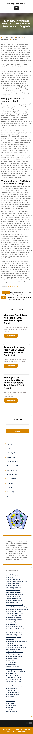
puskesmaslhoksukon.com (14, 652)
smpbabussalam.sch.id (13, 658)
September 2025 (12, 474)
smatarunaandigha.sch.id (14, 682)
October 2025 (12, 470)
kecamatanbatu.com (12, 624)
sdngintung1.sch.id (12, 673)
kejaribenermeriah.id (12, 692)
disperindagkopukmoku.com (15, 594)
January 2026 (11, 457)
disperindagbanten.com (14, 598)
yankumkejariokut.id (12, 694)
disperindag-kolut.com (13, 579)
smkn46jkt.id (10, 577)
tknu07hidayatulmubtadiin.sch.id (16, 671)
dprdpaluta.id (10, 701)
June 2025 (10, 487)
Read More (11, 335)
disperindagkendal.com (13, 588)
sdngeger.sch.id (11, 664)
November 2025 (12, 466)
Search (17, 419)
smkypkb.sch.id (11, 662)
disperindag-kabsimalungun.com (17, 581)
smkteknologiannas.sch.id (14, 679)
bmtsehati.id (10, 709)
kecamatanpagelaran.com (14, 620)
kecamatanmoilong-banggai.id (16, 647)
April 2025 (10, 496)
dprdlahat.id (10, 703)
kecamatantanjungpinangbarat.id (17, 609)
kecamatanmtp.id (11, 643)
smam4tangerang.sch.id (14, 656)
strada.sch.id (10, 660)
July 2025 (10, 483)
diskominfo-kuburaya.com (14, 632)
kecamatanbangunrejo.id (14, 645)
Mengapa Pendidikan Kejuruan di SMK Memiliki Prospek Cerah (15, 319)
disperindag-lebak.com (13, 585)
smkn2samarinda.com (13, 649)
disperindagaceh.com (13, 596)
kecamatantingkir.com (13, 611)
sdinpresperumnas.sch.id (14, 669)
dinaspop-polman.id (12, 699)
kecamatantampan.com (13, 615)
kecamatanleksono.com (14, 622)
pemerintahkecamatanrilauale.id (16, 607)
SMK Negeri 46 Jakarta (16, 4)
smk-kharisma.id (11, 711)
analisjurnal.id (10, 707)
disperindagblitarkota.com (14, 600)
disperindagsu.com (12, 603)
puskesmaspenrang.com (14, 654)
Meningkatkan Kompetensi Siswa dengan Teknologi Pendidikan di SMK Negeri (14, 382)
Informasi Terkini (12, 286)
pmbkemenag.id (11, 705)
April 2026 (10, 444)
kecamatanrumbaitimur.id (14, 605)
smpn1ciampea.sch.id (13, 684)
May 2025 (10, 492)
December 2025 (12, 461)
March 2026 (11, 448)
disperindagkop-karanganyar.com (17, 641)
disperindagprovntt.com (14, 592)
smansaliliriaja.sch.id (12, 688)
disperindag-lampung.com (14, 583)
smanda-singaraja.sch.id (14, 686)
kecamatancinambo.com (14, 626)
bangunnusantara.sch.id (14, 677)
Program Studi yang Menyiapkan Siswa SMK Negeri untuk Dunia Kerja (14, 351)
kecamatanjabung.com (13, 618)
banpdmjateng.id (11, 690)
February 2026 (12, 453)
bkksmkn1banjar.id (12, 575)
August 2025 (11, 479)
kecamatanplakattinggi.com (15, 613)
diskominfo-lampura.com (14, 635)
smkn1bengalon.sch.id (13, 667)
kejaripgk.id (10, 696)
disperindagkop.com (13, 590)
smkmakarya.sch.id (12, 675)
